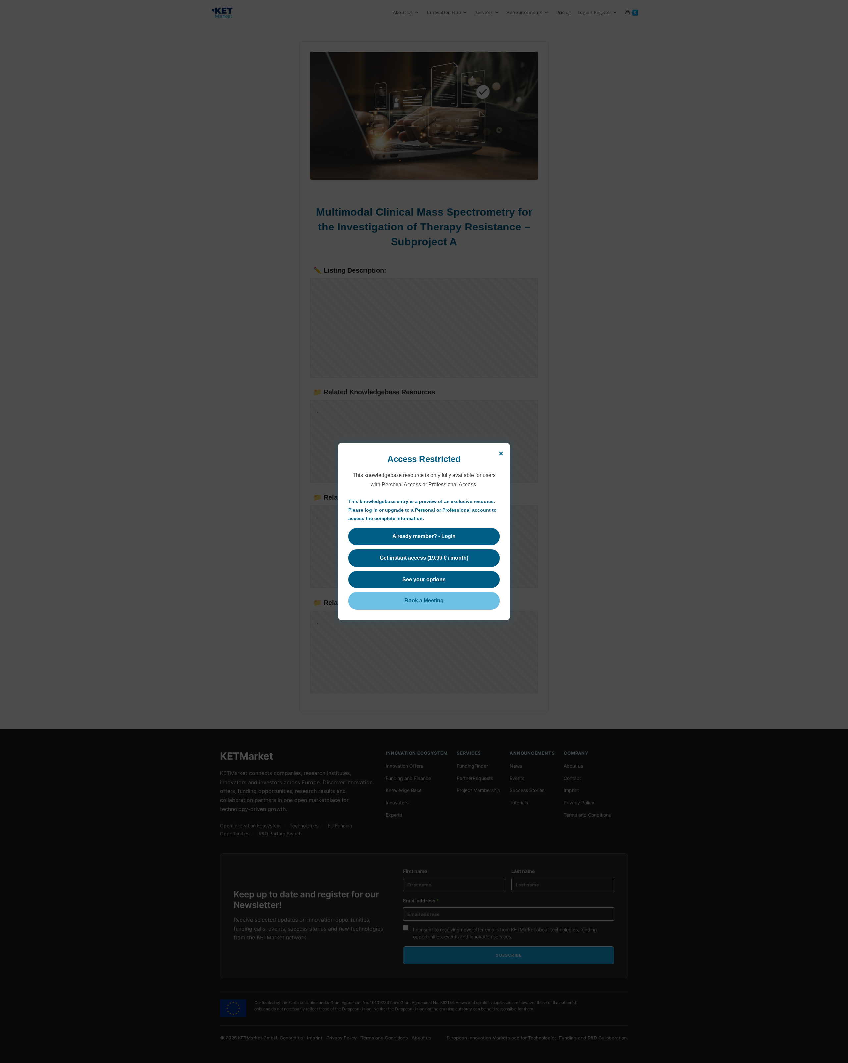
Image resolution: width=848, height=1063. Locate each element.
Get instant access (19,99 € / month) (424, 558)
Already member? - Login (424, 536)
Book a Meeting (424, 600)
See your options (424, 579)
